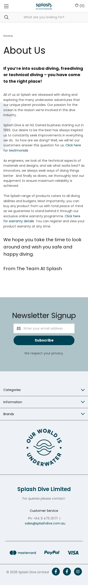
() (82, 6)
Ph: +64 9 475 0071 (43, 518)
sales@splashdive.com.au (45, 523)
